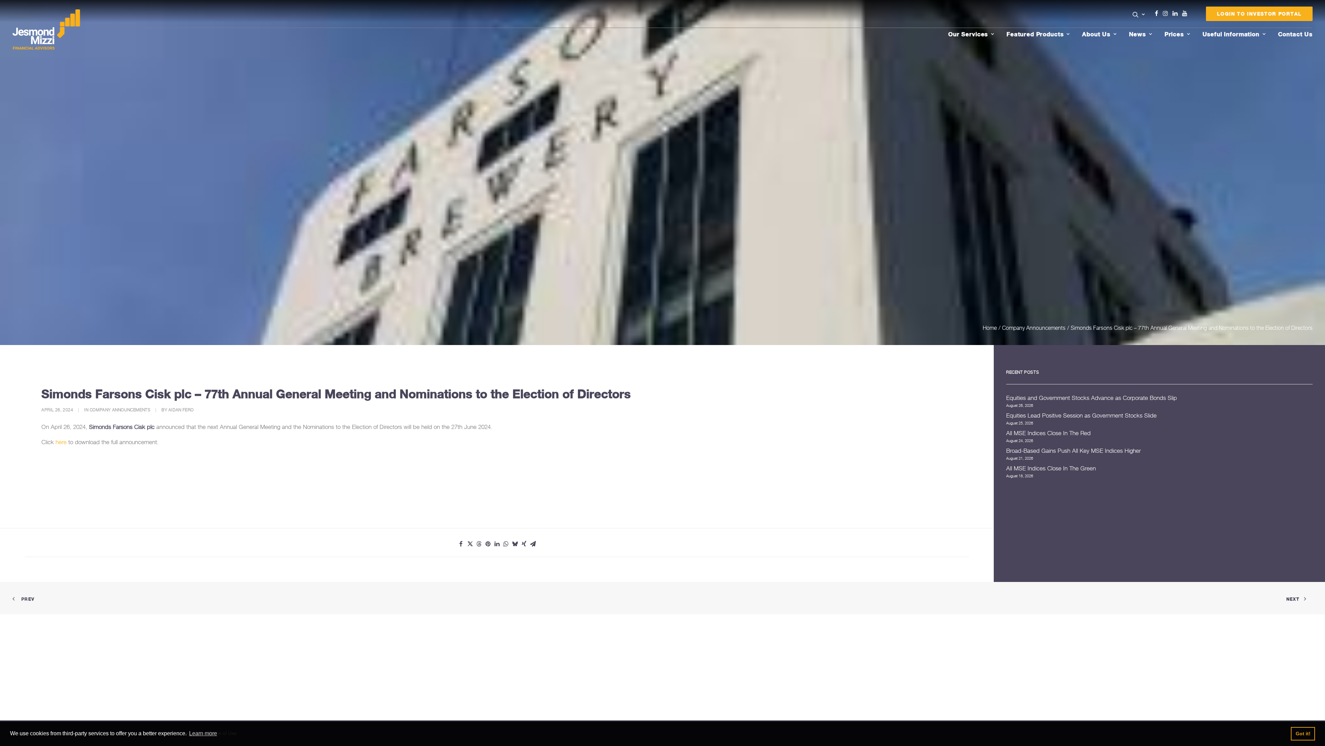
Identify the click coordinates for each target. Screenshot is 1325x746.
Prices (1174, 34)
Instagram (1167, 13)
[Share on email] (533, 544)
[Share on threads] (479, 544)
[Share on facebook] (461, 544)
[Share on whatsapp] (506, 544)
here (61, 442)
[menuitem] (1138, 15)
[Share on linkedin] (497, 544)
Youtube (1186, 13)
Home (990, 328)
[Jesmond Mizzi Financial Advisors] (46, 30)
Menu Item (1193, 15)
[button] (1138, 14)
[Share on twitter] (470, 544)
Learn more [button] (203, 733)
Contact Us (1295, 34)
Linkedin (1176, 13)
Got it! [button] (1303, 733)
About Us (1096, 34)
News (1137, 34)
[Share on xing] (524, 544)
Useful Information (1231, 34)
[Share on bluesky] (515, 544)
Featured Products (1035, 34)
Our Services (968, 34)
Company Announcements (1034, 328)
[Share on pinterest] (488, 544)
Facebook (1159, 13)
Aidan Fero (181, 409)
